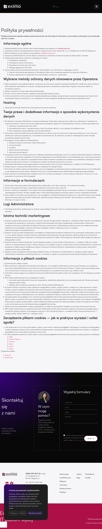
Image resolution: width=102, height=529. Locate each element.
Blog (78, 478)
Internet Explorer (15, 339)
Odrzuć (22, 513)
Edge (11, 337)
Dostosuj (13, 513)
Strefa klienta (89, 474)
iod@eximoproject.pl (48, 53)
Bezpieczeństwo (65, 488)
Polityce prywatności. (79, 440)
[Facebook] (11, 483)
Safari (11, 344)
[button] (56, 6)
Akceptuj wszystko (35, 513)
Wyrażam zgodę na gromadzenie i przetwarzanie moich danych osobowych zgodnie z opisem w (74, 438)
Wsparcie (63, 481)
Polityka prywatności (95, 519)
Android (7, 355)
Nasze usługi (64, 474)
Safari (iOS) (9, 358)
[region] (26, 504)
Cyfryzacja (63, 485)
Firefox (11, 346)
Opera (11, 349)
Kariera (79, 474)
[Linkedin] (7, 483)
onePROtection (65, 478)
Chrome (12, 342)
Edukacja (63, 492)
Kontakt (87, 478)
